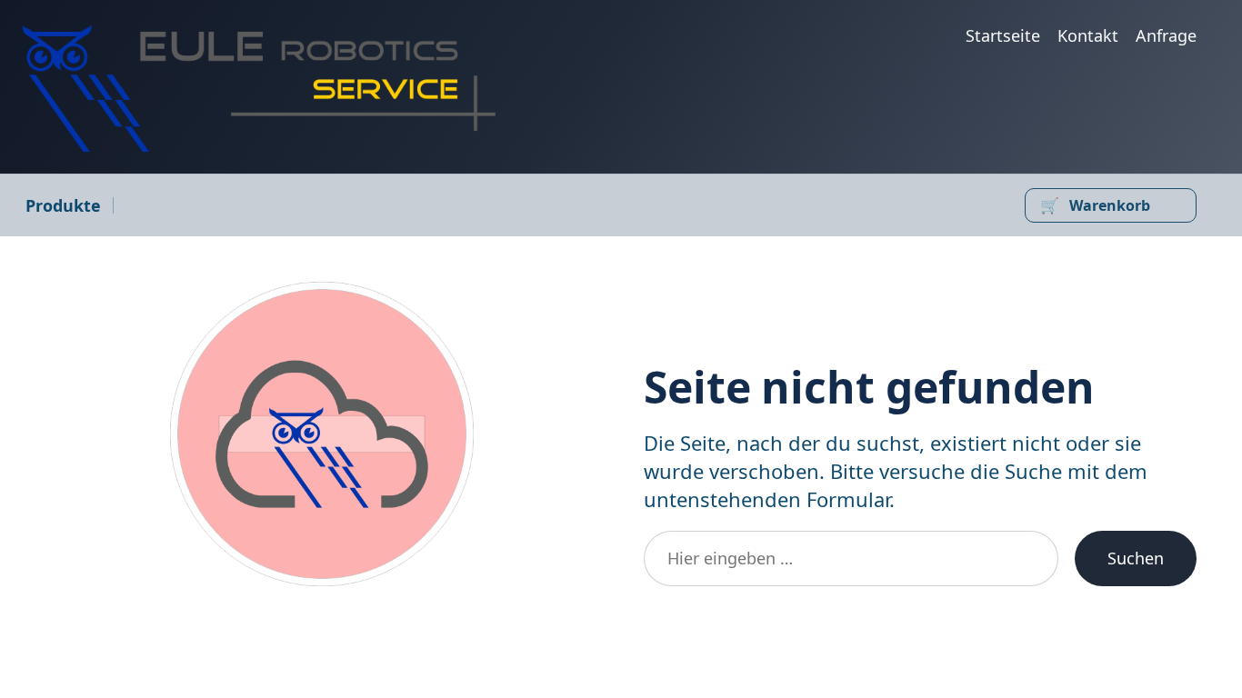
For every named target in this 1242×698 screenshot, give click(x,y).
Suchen (1135, 558)
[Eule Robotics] (259, 88)
